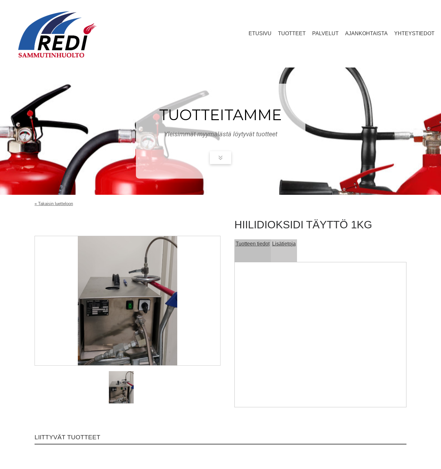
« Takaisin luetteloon (54, 203)
